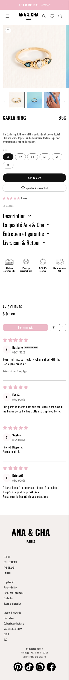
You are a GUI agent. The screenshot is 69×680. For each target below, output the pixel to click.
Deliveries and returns (14, 623)
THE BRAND (9, 567)
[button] (7, 16)
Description (14, 216)
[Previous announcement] (7, 5)
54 (32, 157)
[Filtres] (53, 327)
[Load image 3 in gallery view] (52, 100)
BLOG (6, 634)
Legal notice (9, 582)
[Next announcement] (62, 5)
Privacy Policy (10, 587)
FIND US (7, 573)
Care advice (9, 618)
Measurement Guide (13, 629)
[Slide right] (65, 101)
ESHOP (7, 557)
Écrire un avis (25, 327)
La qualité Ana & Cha (23, 225)
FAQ (5, 639)
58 (57, 157)
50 (8, 157)
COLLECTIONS (10, 562)
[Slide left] (4, 101)
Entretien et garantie (23, 233)
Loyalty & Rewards (12, 613)
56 (44, 157)
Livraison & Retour (21, 242)
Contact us (8, 598)
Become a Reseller (12, 603)
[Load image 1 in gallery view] (17, 100)
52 (20, 157)
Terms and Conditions (13, 593)
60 (8, 165)
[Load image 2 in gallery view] (34, 100)
